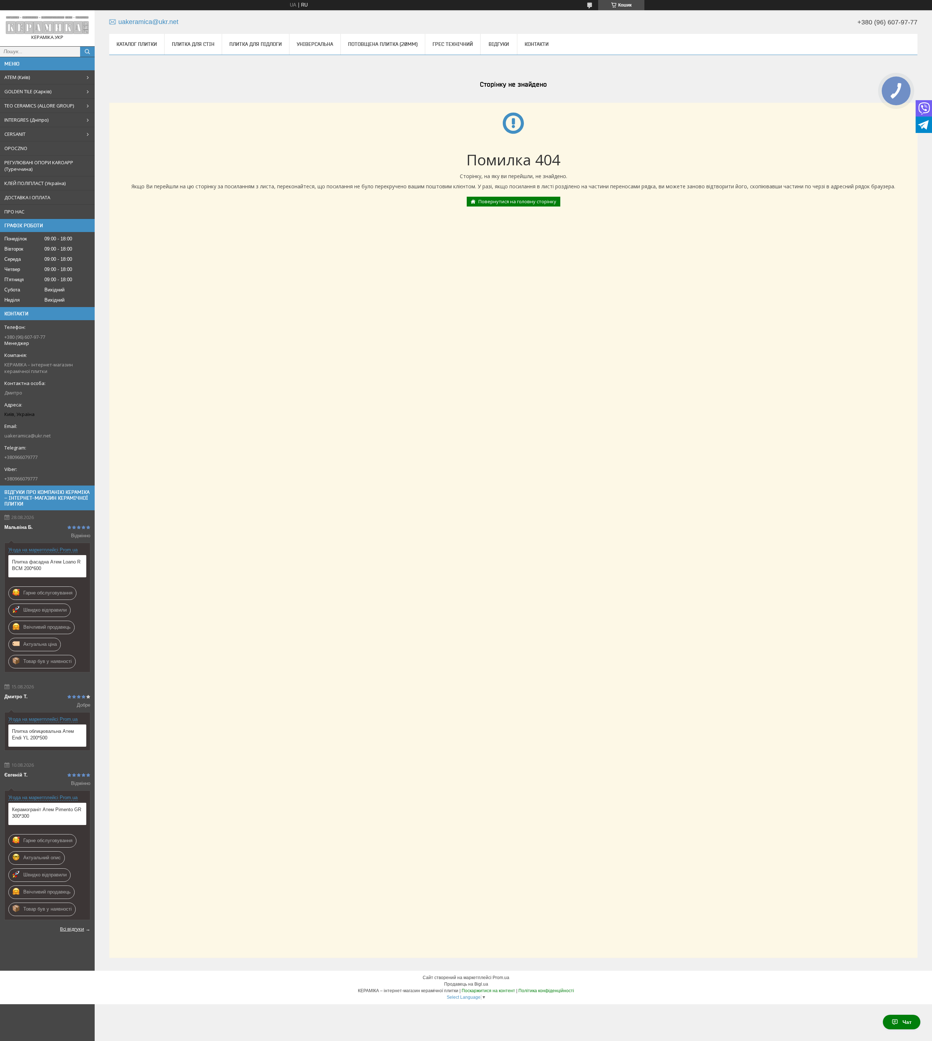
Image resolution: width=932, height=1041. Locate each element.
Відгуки (499, 44)
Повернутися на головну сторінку (517, 201)
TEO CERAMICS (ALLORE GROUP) (39, 105)
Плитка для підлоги (255, 44)
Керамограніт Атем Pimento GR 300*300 (46, 813)
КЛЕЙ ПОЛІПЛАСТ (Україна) (35, 183)
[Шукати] (87, 51)
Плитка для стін (193, 44)
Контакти (537, 44)
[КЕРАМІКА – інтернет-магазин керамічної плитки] (47, 25)
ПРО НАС (14, 211)
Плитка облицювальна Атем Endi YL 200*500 (43, 734)
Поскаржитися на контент (488, 990)
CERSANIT (14, 134)
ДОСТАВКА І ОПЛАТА (27, 197)
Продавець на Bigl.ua (466, 984)
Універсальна (315, 44)
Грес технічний (453, 44)
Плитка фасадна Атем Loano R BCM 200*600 (46, 565)
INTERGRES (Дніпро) (26, 120)
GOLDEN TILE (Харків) (27, 91)
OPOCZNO (15, 148)
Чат (907, 1022)
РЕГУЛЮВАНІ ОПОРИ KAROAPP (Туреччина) (38, 165)
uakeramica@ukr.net (27, 435)
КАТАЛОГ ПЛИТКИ (136, 44)
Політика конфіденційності (546, 990)
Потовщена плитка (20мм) (383, 44)
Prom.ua (501, 977)
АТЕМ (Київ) (17, 77)
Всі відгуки (72, 929)
